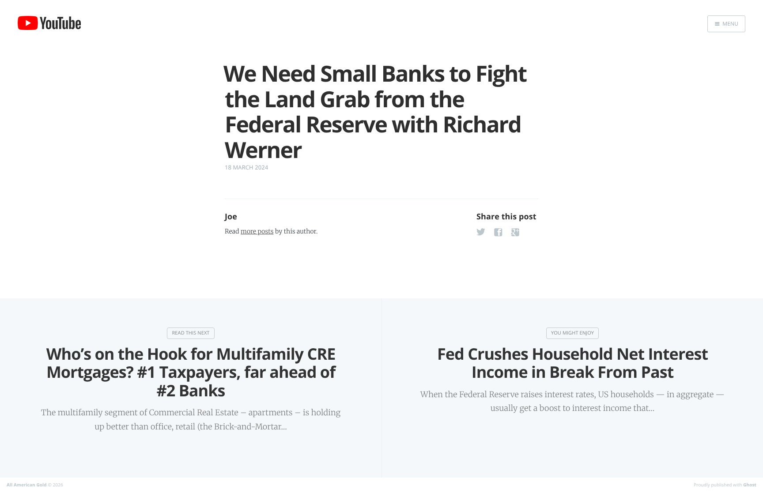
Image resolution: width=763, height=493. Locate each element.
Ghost (749, 485)
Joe (231, 216)
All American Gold (27, 485)
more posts (257, 231)
